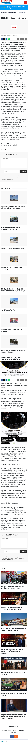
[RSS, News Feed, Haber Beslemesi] (16, 736)
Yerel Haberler (12, 12)
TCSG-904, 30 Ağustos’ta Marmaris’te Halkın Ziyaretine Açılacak (15, 7)
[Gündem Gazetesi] (6, 2)
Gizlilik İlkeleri (21, 730)
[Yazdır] (18, 39)
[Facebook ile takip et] (12, 736)
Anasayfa (5, 12)
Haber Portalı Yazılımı (8, 741)
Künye (9, 730)
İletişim (14, 730)
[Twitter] (4, 39)
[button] (21, 39)
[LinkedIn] (6, 39)
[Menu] (25, 2)
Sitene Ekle (13, 732)
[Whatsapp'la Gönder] (9, 39)
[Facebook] (2, 39)
